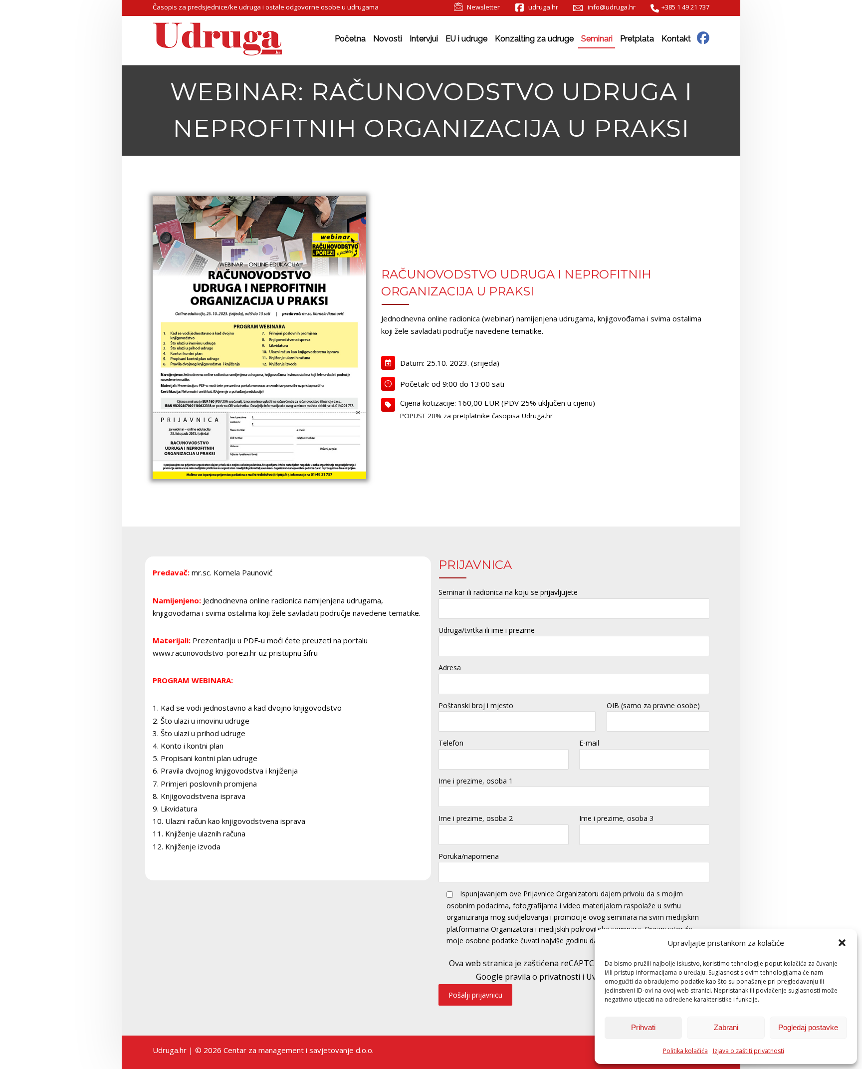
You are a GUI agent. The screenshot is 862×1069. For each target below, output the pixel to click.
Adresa (449, 667)
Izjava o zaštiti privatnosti (748, 1051)
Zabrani (726, 1027)
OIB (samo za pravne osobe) (653, 705)
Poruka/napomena (468, 856)
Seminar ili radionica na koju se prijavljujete (508, 592)
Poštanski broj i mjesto (475, 705)
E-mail (589, 743)
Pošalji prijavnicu (475, 995)
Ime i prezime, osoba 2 (475, 818)
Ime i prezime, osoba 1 (475, 781)
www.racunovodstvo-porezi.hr (205, 653)
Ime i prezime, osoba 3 (616, 818)
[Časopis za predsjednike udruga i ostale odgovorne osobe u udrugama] (217, 39)
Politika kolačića (685, 1051)
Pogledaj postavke (808, 1027)
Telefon (450, 743)
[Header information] (703, 37)
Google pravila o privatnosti (528, 976)
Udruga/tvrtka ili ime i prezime (486, 630)
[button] (842, 943)
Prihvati (643, 1027)
